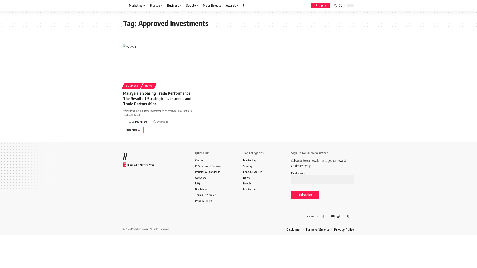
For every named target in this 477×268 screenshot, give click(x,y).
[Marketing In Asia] (131, 216)
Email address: (298, 173)
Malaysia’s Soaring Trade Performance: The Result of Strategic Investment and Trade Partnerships (157, 98)
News (148, 86)
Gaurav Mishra (139, 121)
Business (132, 86)
